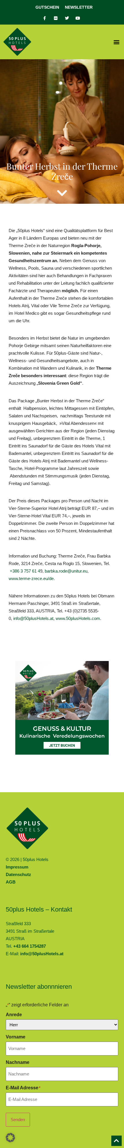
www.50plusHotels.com (78, 618)
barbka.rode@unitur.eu (66, 571)
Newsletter (79, 7)
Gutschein (47, 7)
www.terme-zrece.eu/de (31, 578)
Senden (18, 1119)
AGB (11, 881)
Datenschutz (18, 874)
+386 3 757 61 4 (25, 571)
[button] (116, 42)
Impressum (17, 866)
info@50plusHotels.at (33, 618)
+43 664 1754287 (29, 946)
